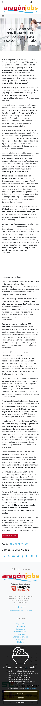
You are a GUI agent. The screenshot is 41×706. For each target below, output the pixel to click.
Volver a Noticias (10, 536)
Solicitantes (20, 629)
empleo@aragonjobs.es (20, 607)
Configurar (20, 702)
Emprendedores (20, 632)
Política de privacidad (16, 610)
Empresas (21, 634)
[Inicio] (20, 8)
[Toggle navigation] (3, 16)
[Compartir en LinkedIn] (27, 556)
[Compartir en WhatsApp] (9, 556)
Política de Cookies (30, 688)
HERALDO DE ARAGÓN (18, 544)
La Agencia (20, 626)
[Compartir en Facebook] (22, 556)
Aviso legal (28, 610)
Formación (20, 639)
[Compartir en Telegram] (4, 556)
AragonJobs (20, 624)
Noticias (20, 642)
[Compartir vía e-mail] (13, 556)
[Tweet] (18, 556)
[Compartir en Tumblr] (36, 556)
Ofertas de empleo (20, 637)
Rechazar (20, 698)
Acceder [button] (35, 2)
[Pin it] (32, 556)
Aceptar (20, 693)
